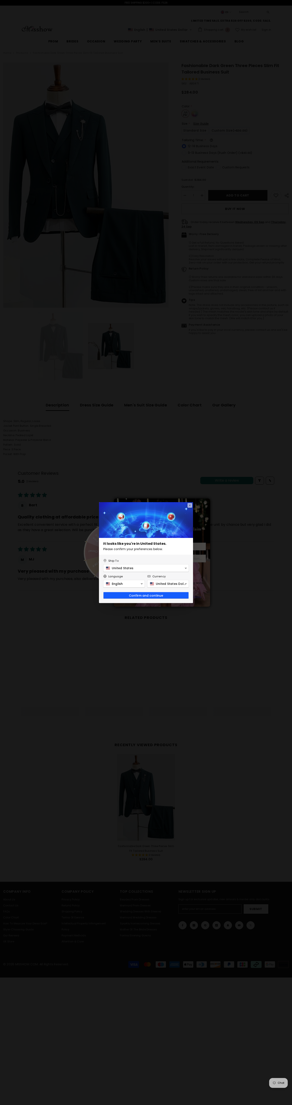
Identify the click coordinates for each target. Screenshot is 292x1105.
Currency (159, 576)
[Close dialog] (189, 505)
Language (115, 576)
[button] (146, 568)
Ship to (113, 561)
